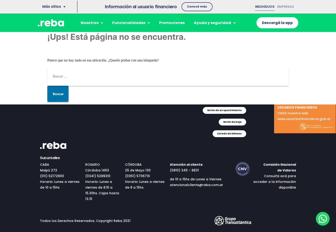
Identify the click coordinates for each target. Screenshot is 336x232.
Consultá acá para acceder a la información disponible (274, 182)
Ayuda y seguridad (212, 22)
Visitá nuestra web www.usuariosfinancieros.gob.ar (304, 113)
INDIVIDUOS (265, 6)
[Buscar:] (168, 76)
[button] (197, 6)
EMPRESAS (285, 6)
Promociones (172, 22)
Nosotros (90, 22)
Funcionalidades (128, 22)
